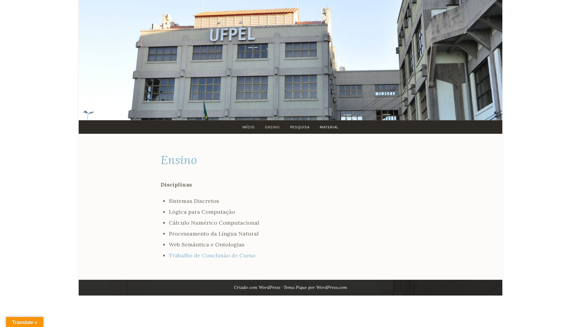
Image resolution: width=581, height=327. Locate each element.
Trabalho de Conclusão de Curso (212, 255)
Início (248, 127)
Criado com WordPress (257, 287)
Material (329, 127)
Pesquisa (300, 127)
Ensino (272, 127)
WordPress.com (331, 287)
